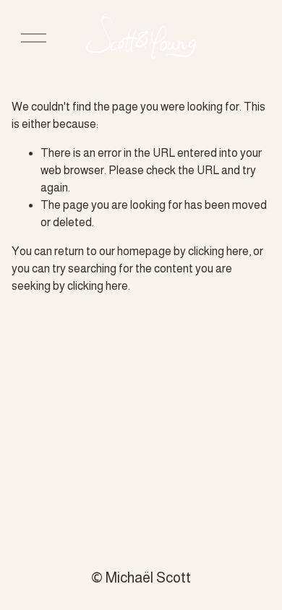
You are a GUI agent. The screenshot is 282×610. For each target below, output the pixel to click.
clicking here (218, 251)
